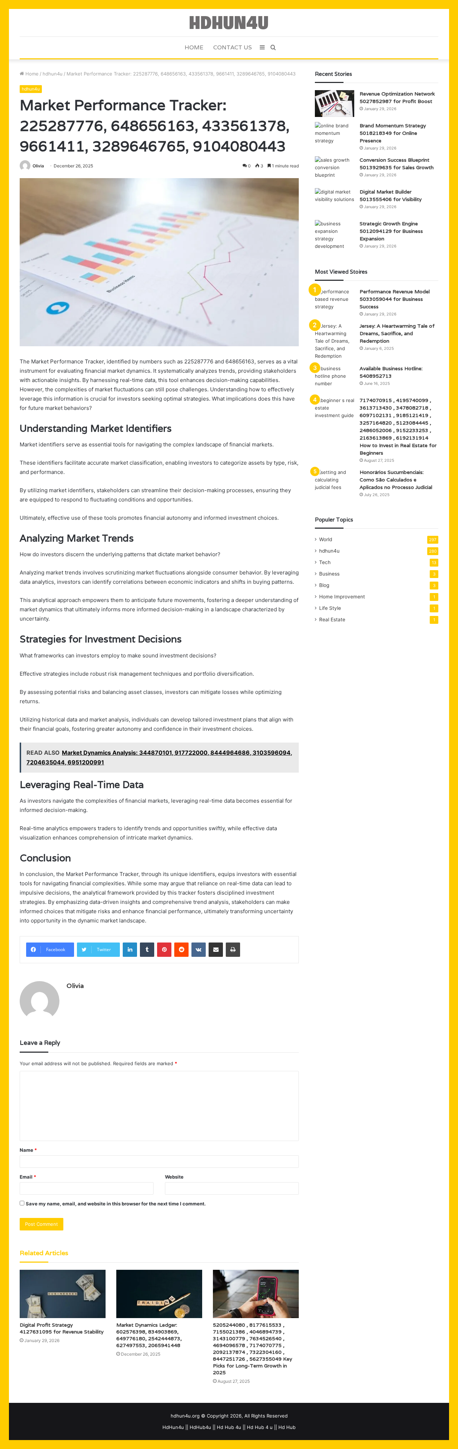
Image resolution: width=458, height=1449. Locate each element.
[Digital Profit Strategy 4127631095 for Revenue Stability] (63, 1294)
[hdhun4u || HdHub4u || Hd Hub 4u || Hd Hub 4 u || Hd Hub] (229, 22)
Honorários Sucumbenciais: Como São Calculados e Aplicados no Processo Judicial (396, 479)
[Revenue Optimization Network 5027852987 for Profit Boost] (334, 103)
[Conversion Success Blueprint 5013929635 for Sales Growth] (334, 169)
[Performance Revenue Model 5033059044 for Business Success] (334, 301)
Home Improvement (342, 596)
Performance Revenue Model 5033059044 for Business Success (395, 299)
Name (28, 1150)
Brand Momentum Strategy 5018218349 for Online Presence (393, 133)
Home (194, 47)
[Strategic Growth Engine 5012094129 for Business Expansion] (334, 235)
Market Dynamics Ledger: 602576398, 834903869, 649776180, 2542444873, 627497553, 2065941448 (149, 1335)
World (325, 539)
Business (329, 574)
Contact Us (232, 47)
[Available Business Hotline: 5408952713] (334, 378)
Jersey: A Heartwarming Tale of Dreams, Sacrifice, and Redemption (397, 333)
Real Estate (332, 619)
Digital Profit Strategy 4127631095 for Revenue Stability (61, 1328)
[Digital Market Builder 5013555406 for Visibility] (334, 201)
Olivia (38, 165)
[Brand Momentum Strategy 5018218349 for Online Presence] (334, 135)
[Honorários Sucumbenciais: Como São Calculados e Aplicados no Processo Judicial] (334, 482)
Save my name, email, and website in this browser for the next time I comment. (116, 1203)
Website (174, 1177)
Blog (324, 585)
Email (28, 1177)
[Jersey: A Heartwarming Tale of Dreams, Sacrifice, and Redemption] (334, 341)
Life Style (330, 608)
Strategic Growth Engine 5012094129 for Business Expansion (391, 231)
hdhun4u (53, 74)
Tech (325, 562)
